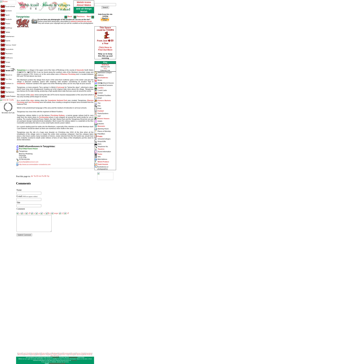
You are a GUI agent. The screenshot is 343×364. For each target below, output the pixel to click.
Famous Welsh (80, 353)
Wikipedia (56, 357)
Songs (33, 354)
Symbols (33, 353)
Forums (71, 354)
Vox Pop (57, 354)
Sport (38, 353)
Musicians (21, 354)
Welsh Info (45, 354)
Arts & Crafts (55, 356)
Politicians (28, 354)
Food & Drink (26, 353)
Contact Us (64, 354)
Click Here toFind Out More (105, 48)
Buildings (54, 353)
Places (49, 353)
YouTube (74, 360)
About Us (51, 354)
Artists (60, 353)
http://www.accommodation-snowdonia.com (35, 164)
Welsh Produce (87, 354)
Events (73, 353)
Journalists (89, 353)
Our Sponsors (78, 354)
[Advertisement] (105, 222)
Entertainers (66, 353)
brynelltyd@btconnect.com (28, 162)
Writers (38, 354)
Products (43, 353)
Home (19, 353)
